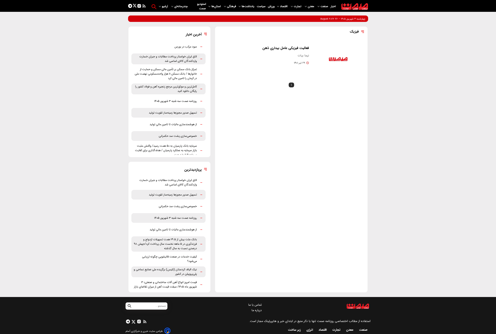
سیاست (261, 6)
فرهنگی (231, 6)
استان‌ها (216, 6)
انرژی (310, 329)
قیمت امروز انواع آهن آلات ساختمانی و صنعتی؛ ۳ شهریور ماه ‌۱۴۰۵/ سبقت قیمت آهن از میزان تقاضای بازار (165, 284)
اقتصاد (284, 6)
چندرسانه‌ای (181, 6)
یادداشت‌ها (248, 6)
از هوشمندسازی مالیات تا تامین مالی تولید (173, 124)
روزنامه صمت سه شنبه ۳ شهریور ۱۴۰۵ (175, 101)
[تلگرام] (130, 6)
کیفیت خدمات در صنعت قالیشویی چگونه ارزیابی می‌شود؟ (169, 259)
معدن (311, 6)
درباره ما (257, 310)
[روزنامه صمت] (355, 7)
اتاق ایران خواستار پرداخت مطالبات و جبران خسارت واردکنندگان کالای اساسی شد (168, 58)
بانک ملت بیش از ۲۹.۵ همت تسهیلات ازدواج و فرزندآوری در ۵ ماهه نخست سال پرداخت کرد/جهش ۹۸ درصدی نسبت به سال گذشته (165, 244)
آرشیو (165, 6)
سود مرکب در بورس (185, 47)
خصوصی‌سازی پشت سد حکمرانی (178, 136)
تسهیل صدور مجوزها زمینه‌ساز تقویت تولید (173, 113)
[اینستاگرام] (139, 6)
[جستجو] (154, 7)
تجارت (298, 6)
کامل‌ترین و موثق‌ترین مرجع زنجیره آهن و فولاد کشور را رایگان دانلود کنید (166, 88)
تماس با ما (255, 304)
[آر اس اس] (144, 6)
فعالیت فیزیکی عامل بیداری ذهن (285, 48)
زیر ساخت (295, 329)
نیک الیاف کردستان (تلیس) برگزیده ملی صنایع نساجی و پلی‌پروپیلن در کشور (165, 271)
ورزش (271, 6)
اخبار (333, 6)
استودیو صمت (201, 6)
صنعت (324, 6)
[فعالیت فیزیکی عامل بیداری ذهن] (338, 59)
